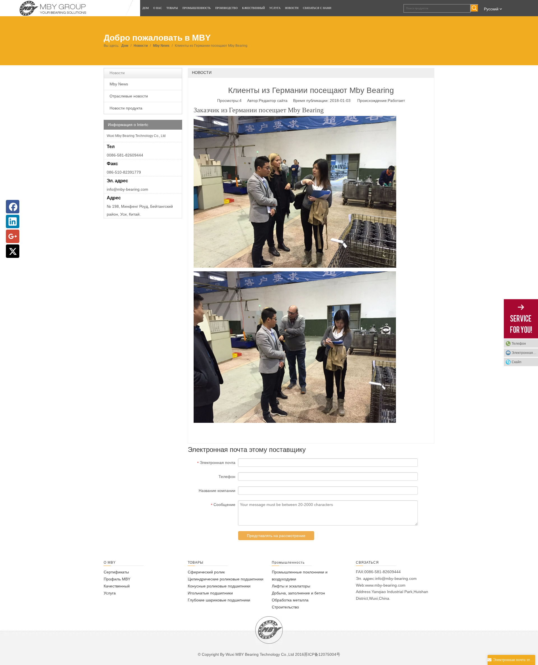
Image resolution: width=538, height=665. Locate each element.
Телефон (519, 343)
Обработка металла (290, 600)
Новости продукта (126, 108)
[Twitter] (12, 251)
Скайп (516, 362)
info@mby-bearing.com (127, 189)
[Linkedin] (12, 221)
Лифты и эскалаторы (291, 586)
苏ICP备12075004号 (322, 654)
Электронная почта (525, 352)
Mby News (119, 84)
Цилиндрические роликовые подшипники (225, 579)
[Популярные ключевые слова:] (474, 8)
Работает (396, 100)
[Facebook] (12, 206)
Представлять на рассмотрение (276, 535)
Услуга (110, 593)
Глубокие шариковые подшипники (219, 600)
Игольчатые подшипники (210, 593)
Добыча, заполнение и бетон (298, 593)
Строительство (285, 607)
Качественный (117, 586)
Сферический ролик (206, 572)
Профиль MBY (117, 579)
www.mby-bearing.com (385, 585)
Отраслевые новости (129, 96)
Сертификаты (116, 572)
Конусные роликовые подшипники (219, 586)
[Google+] (12, 236)
